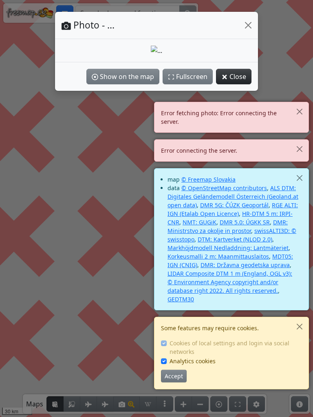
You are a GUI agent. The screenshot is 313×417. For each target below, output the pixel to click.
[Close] (299, 111)
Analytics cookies (193, 361)
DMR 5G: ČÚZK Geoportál (234, 205)
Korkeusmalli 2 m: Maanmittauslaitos (218, 256)
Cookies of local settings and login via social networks (229, 347)
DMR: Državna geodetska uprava (245, 265)
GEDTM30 (181, 299)
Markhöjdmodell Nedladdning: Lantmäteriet (228, 248)
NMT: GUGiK (199, 222)
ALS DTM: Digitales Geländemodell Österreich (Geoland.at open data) (233, 196)
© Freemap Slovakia (208, 179)
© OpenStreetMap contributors (224, 188)
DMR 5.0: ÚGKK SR (245, 222)
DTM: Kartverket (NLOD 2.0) (235, 239)
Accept (174, 376)
